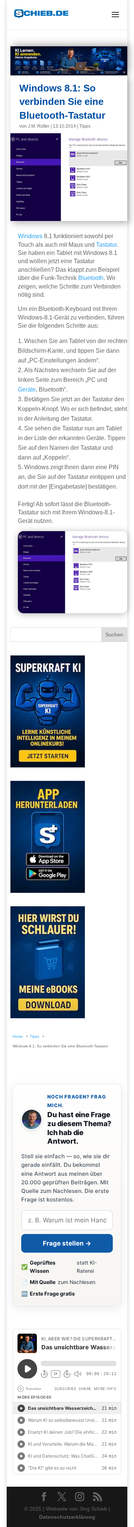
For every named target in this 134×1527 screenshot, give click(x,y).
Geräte (27, 389)
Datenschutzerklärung (67, 1517)
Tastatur (106, 244)
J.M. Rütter (39, 126)
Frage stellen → (67, 1243)
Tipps (84, 126)
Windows (30, 236)
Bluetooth (90, 278)
